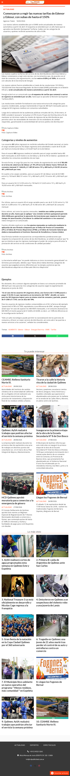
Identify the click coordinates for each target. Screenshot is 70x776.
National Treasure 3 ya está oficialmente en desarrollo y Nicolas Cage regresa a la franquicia (17, 604)
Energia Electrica (37, 329)
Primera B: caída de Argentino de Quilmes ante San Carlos (50, 562)
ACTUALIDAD (8, 9)
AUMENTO (12, 329)
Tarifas (53, 329)
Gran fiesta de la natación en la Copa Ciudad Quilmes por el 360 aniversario (16, 642)
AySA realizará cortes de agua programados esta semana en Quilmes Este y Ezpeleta (16, 564)
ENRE (47, 329)
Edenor (20, 329)
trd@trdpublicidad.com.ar (35, 759)
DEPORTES (34, 745)
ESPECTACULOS (49, 745)
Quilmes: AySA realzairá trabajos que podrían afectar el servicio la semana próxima (17, 433)
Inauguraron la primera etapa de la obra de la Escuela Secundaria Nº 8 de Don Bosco (52, 433)
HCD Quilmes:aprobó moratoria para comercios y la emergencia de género (17, 500)
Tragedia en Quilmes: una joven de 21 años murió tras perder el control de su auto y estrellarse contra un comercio (51, 645)
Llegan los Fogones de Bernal (51, 497)
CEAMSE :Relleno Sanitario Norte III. (47, 723)
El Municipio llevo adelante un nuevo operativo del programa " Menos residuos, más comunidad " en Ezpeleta (17, 686)
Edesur (27, 329)
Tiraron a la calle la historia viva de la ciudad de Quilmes (51, 381)
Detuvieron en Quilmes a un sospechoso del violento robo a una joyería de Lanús (52, 602)
